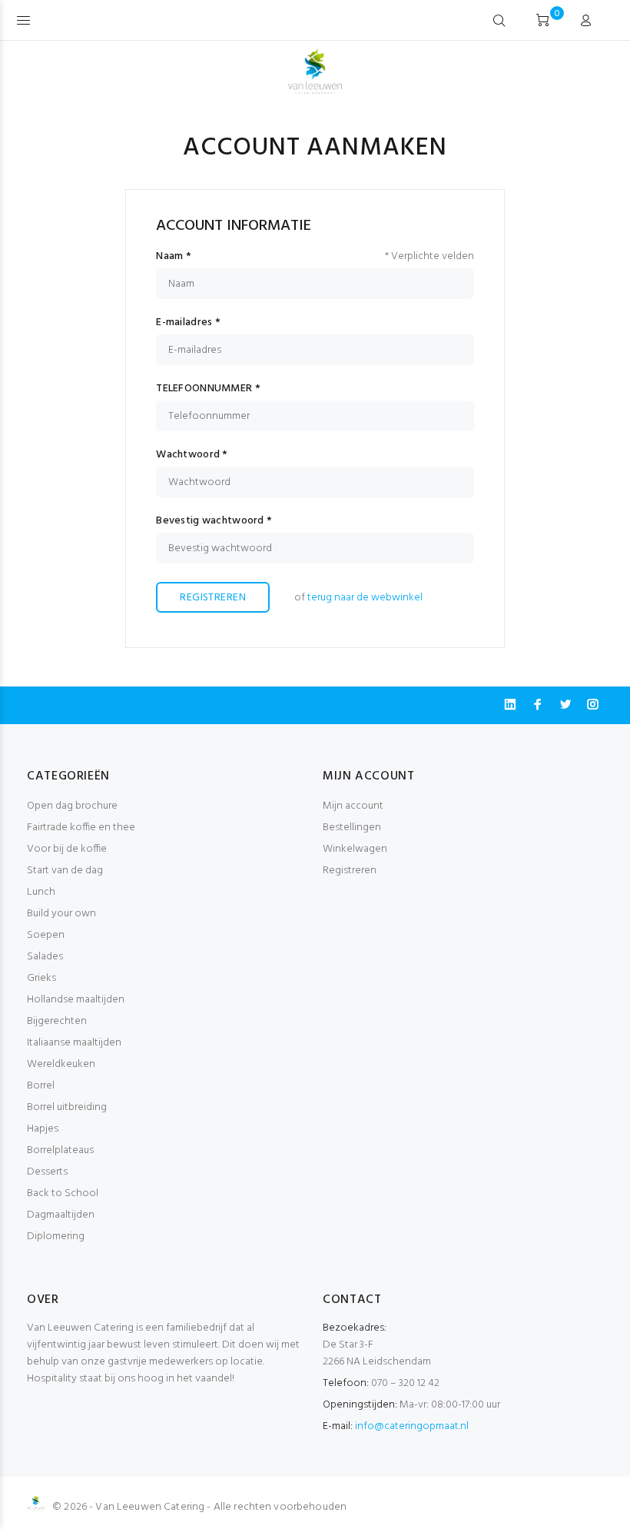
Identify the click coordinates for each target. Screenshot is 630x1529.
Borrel (41, 1086)
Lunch (41, 892)
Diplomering (56, 1236)
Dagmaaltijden (60, 1215)
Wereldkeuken (61, 1064)
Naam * (173, 256)
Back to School (62, 1193)
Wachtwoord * (191, 455)
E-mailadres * (188, 322)
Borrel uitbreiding (67, 1107)
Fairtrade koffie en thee (81, 827)
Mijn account (353, 806)
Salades (45, 957)
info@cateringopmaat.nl (412, 1426)
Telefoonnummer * (208, 389)
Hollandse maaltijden (75, 1000)
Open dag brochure (72, 806)
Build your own (61, 913)
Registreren (213, 598)
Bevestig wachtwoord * (214, 521)
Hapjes (42, 1129)
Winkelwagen (355, 849)
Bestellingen (352, 827)
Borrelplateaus (60, 1150)
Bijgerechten (57, 1021)
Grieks (41, 978)
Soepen (46, 935)
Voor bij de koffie (67, 849)
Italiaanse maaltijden (74, 1043)
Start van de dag (65, 870)
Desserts (47, 1172)
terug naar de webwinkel (365, 598)
